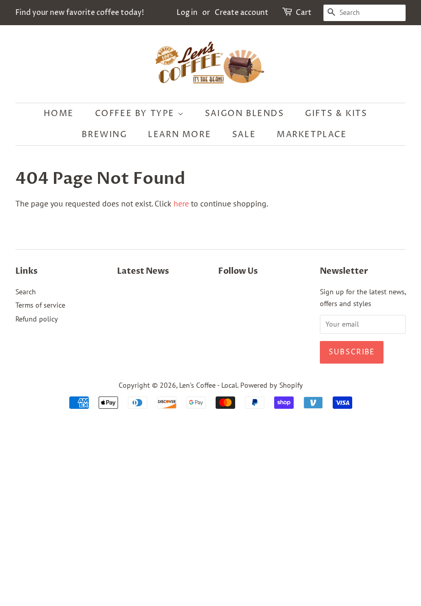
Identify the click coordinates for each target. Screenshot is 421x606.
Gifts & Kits (336, 113)
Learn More (179, 134)
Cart (304, 12)
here (181, 203)
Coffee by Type (136, 113)
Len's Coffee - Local (208, 385)
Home (59, 113)
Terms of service (40, 305)
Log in (187, 12)
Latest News (143, 271)
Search (25, 291)
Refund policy (36, 319)
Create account (242, 12)
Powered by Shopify (271, 385)
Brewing (104, 134)
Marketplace (312, 134)
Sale (244, 134)
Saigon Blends (244, 113)
